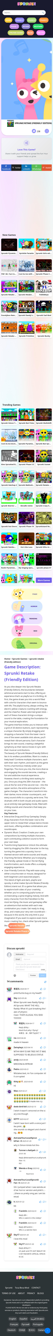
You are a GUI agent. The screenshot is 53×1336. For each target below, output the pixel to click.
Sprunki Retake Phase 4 (17, 931)
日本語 (22, 1330)
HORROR (34, 606)
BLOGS (40, 1293)
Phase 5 (43, 20)
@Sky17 (27, 1248)
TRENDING (33, 619)
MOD (35, 631)
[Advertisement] (26, 204)
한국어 (32, 1330)
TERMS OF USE (9, 1293)
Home (8, 20)
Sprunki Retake (16, 925)
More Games (44, 580)
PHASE (34, 594)
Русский (25, 1324)
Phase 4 (31, 20)
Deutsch (11, 1330)
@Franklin (28, 1227)
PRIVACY (31, 1293)
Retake (26, 26)
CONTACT (36, 1287)
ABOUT (21, 1293)
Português (38, 1324)
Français (14, 1324)
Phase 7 (14, 26)
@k (25, 1215)
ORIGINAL (33, 643)
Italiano (41, 1330)
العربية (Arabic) (37, 1318)
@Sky (26, 1027)
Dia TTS (41, 33)
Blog (30, 33)
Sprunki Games (16, 33)
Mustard (38, 26)
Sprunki (8, 1287)
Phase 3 (19, 20)
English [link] (12, 1318)
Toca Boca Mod (22, 1287)
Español (23, 1318)
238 (38, 131)
